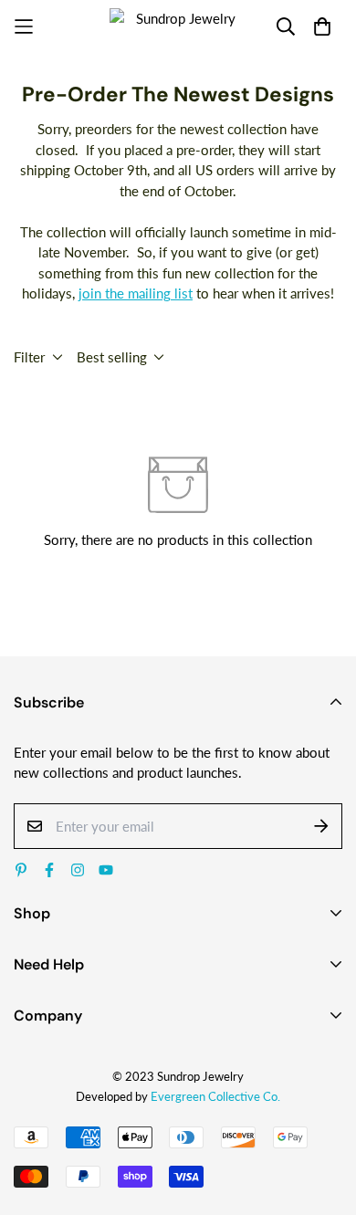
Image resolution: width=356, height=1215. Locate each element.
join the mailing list (136, 293)
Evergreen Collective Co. (215, 1096)
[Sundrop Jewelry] (178, 27)
